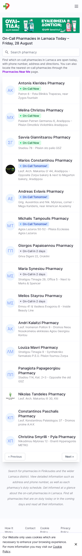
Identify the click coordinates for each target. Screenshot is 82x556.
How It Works (9, 530)
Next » (69, 456)
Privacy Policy (65, 530)
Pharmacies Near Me (16, 71)
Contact (30, 528)
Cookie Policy (44, 530)
